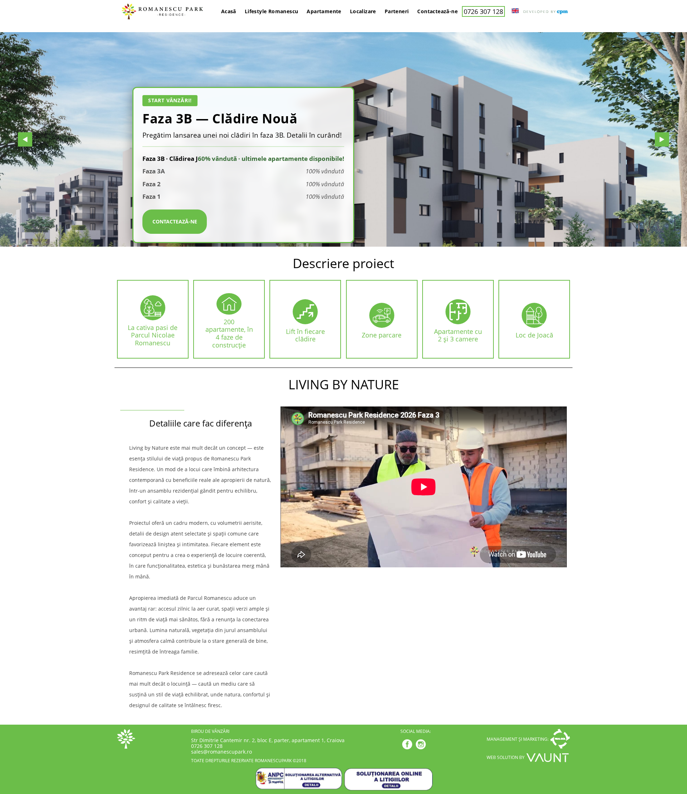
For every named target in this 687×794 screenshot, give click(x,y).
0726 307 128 (483, 11)
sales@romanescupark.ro (221, 752)
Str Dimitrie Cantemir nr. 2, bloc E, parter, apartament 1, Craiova (268, 740)
